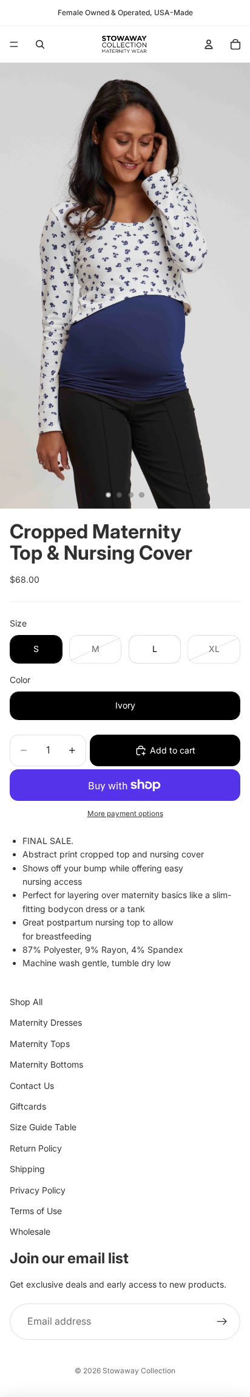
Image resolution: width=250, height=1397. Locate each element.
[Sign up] (222, 1321)
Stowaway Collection (139, 1370)
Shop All (26, 1002)
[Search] (40, 44)
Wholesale (30, 1231)
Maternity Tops (40, 1043)
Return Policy (36, 1148)
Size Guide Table (43, 1127)
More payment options (125, 813)
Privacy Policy (38, 1190)
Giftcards (28, 1106)
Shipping (27, 1169)
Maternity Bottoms (46, 1064)
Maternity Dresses (46, 1023)
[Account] (208, 44)
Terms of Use (36, 1211)
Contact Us (32, 1085)
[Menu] (14, 44)
